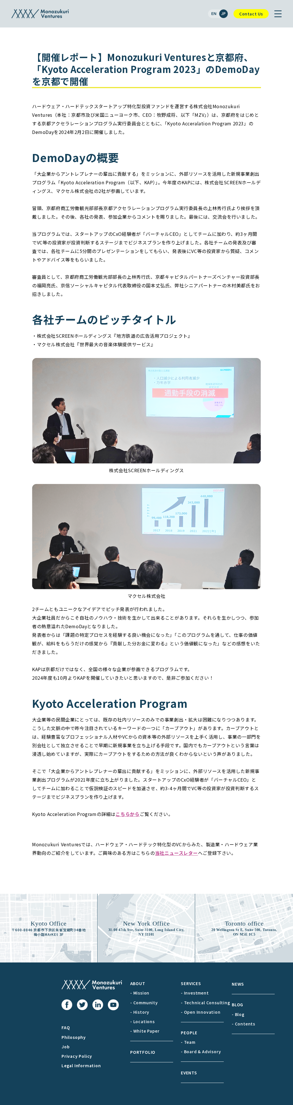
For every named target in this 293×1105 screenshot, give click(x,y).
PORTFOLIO (142, 1052)
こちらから (128, 814)
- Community (144, 1002)
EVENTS (189, 1073)
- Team (188, 1042)
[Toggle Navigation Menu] (278, 13)
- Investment (195, 993)
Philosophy (74, 1037)
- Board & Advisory (201, 1051)
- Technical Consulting (205, 1002)
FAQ (66, 1027)
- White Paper (144, 1031)
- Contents (243, 1024)
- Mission (139, 993)
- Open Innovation (201, 1012)
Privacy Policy (77, 1056)
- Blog (238, 1014)
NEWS (238, 984)
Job (66, 1046)
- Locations (142, 1021)
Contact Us (251, 14)
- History (139, 1012)
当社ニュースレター (176, 852)
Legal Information (81, 1065)
